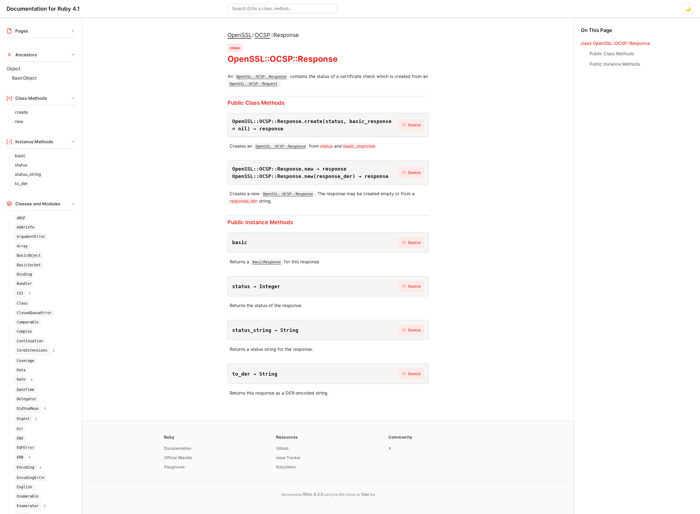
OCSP (262, 35)
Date (21, 379)
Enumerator (28, 506)
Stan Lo (368, 494)
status (21, 165)
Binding (24, 274)
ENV (20, 438)
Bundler (24, 284)
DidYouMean (28, 408)
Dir (20, 429)
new (19, 121)
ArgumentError (31, 237)
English (24, 487)
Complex (24, 331)
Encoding (25, 467)
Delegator (26, 399)
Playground (174, 467)
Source (411, 124)
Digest (23, 419)
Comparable (28, 322)
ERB (20, 457)
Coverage (25, 360)
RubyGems (286, 467)
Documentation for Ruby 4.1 (43, 8)
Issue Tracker (288, 457)
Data (21, 370)
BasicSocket (29, 265)
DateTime (25, 389)
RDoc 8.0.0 (313, 494)
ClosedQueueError (34, 313)
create (21, 112)
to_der (21, 183)
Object (13, 68)
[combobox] (282, 9)
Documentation (177, 448)
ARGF (21, 218)
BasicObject (24, 78)
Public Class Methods (256, 103)
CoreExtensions (32, 350)
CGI (20, 293)
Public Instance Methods (260, 222)
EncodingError (31, 477)
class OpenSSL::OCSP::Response (615, 43)
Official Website (178, 457)
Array (22, 246)
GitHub (282, 448)
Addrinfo (25, 227)
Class (22, 303)
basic (20, 155)
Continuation (30, 341)
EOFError (25, 448)
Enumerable (28, 496)
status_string (28, 174)
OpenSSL (240, 35)
